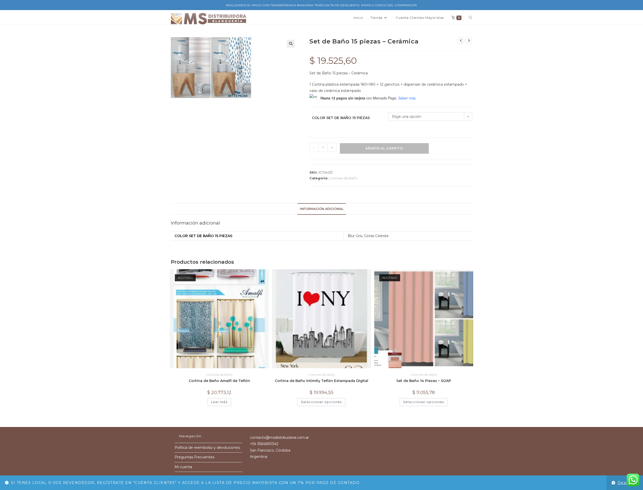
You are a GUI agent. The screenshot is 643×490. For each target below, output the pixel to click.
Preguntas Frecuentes (194, 457)
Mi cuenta (183, 467)
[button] (291, 44)
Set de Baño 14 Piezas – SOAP (423, 380)
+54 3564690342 (264, 444)
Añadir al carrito (384, 148)
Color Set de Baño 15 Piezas (341, 118)
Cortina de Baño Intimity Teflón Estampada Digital (321, 380)
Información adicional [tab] (321, 209)
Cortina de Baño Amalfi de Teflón (219, 380)
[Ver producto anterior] (460, 40)
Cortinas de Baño (343, 178)
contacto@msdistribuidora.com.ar (279, 437)
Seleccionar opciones (321, 402)
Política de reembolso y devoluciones (207, 447)
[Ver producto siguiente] (468, 40)
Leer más (219, 402)
